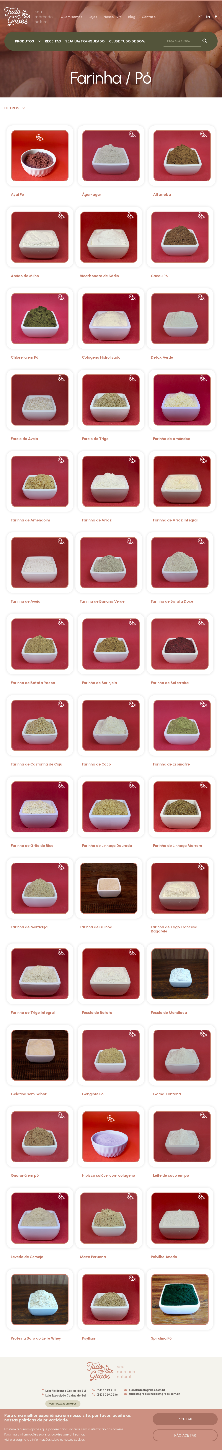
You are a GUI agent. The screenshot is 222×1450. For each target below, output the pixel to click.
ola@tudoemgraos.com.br (147, 1390)
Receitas (53, 41)
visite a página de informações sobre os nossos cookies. (44, 1440)
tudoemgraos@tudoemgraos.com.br (154, 1393)
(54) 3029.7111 (106, 1390)
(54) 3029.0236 (107, 1394)
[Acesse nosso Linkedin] (208, 17)
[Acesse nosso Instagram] (200, 17)
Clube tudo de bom (127, 41)
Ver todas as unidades (63, 1403)
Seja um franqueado (85, 41)
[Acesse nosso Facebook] (216, 17)
